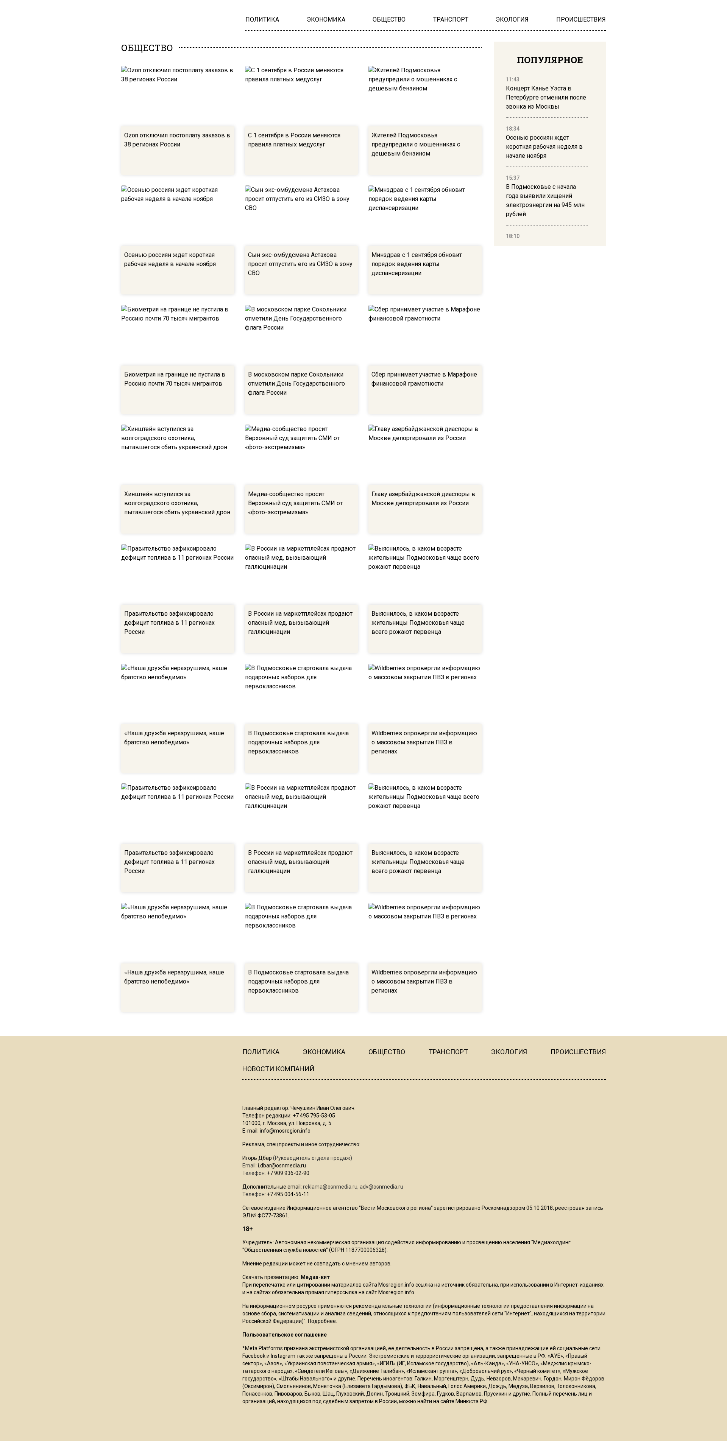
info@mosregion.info (285, 1370)
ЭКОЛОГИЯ (509, 1291)
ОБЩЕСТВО (386, 1291)
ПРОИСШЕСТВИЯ (578, 1291)
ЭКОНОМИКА (324, 1291)
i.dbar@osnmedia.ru (282, 1405)
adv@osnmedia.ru (381, 1426)
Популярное (550, 60)
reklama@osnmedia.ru (330, 1426)
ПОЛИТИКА (260, 1291)
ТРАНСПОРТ (448, 1291)
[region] (547, 158)
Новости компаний (278, 1308)
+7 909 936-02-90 (288, 1412)
